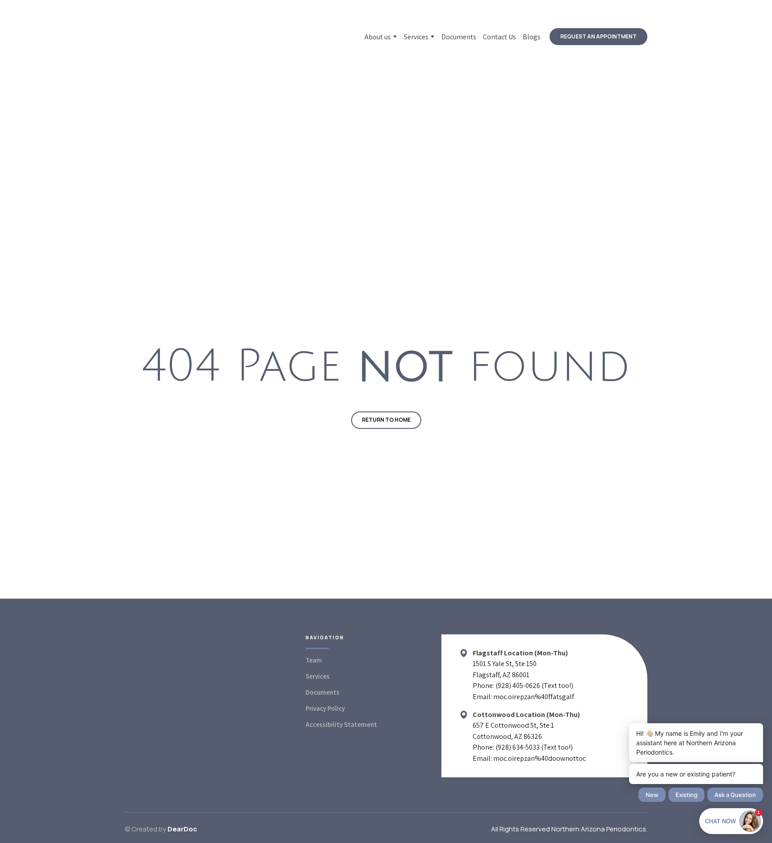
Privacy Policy (325, 708)
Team (314, 660)
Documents (458, 37)
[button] (598, 36)
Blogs (532, 37)
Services (416, 37)
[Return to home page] (188, 36)
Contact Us (499, 37)
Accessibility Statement (341, 724)
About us (378, 37)
